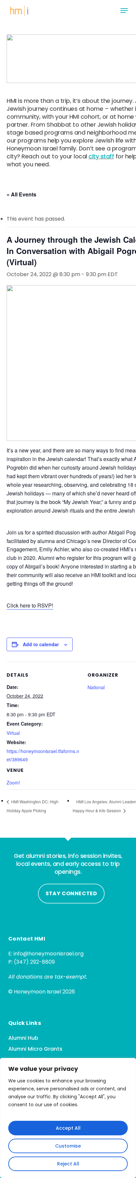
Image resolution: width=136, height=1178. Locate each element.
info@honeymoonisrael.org (49, 953)
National (96, 687)
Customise (68, 1146)
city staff (101, 156)
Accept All (68, 1128)
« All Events (21, 194)
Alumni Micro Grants (35, 1049)
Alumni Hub (23, 1038)
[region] (68, 1118)
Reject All (68, 1163)
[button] (124, 10)
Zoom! (13, 782)
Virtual (13, 733)
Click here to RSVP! (30, 605)
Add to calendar (41, 644)
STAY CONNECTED (71, 893)
